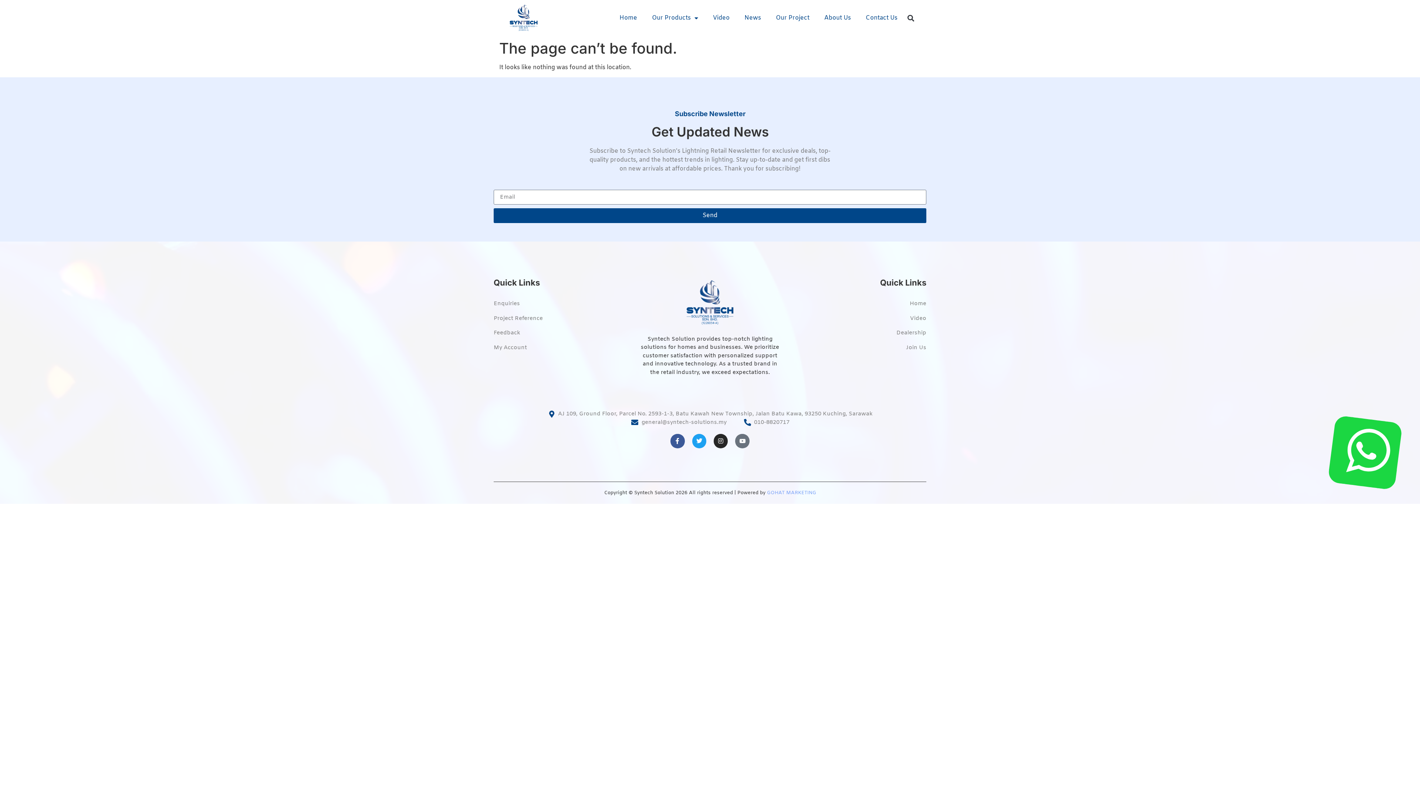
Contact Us (881, 18)
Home (628, 18)
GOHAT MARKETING (791, 493)
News (752, 18)
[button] (911, 18)
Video (721, 18)
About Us (837, 18)
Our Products (671, 18)
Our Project (792, 18)
